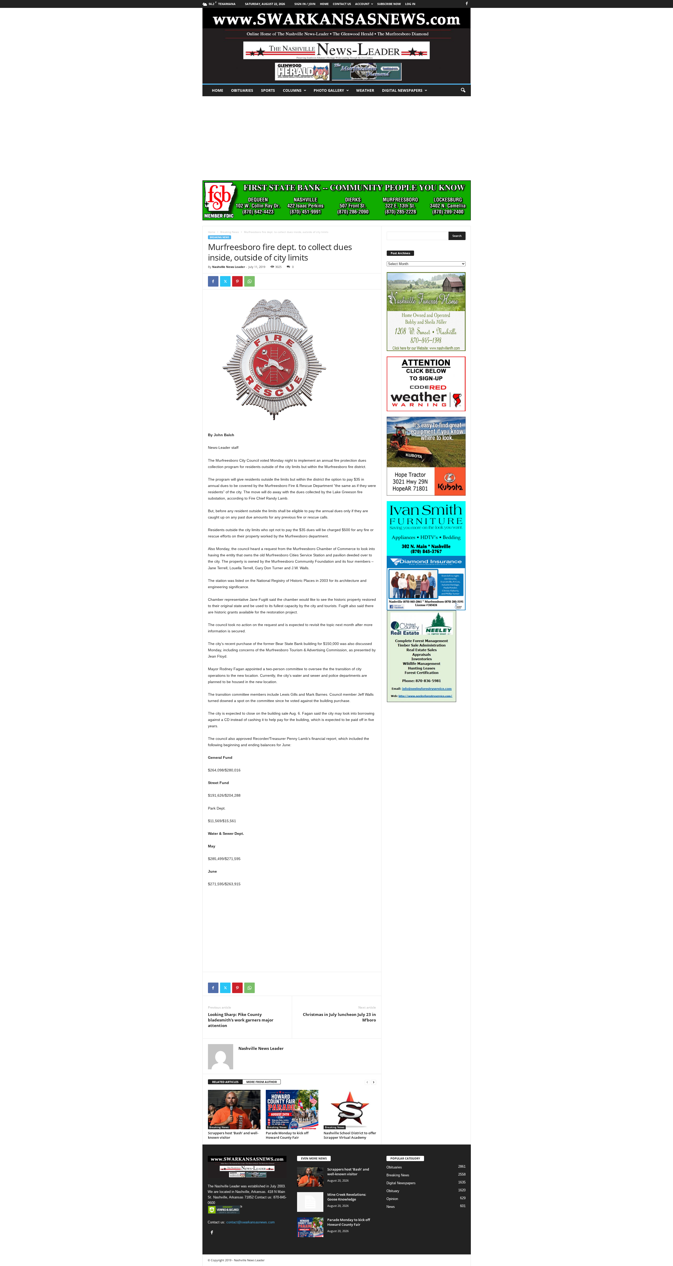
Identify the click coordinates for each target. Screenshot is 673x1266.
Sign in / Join (304, 4)
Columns (292, 90)
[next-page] (373, 1082)
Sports (268, 90)
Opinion (392, 1199)
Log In (410, 4)
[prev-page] (367, 1082)
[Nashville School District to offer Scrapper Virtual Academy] (350, 1109)
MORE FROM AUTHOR (261, 1082)
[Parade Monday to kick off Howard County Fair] (292, 1109)
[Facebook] (467, 4)
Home (217, 90)
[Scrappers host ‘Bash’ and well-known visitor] (234, 1109)
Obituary (392, 1191)
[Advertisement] (336, 135)
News (390, 1207)
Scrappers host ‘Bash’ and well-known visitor (233, 1135)
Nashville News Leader (228, 267)
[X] (225, 281)
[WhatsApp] (249, 281)
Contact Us (342, 4)
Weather (365, 90)
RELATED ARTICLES (225, 1082)
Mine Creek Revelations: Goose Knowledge (346, 1197)
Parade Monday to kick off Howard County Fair (287, 1135)
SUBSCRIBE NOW (389, 4)
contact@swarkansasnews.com (250, 1222)
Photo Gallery (329, 90)
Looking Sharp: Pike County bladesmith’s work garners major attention (240, 1020)
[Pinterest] (237, 281)
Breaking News (229, 232)
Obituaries (242, 90)
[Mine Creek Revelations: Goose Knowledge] (310, 1202)
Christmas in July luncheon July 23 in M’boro (339, 1017)
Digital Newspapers (402, 90)
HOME (324, 4)
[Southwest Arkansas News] (336, 46)
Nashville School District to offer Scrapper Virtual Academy (350, 1135)
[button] (463, 90)
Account (362, 4)
